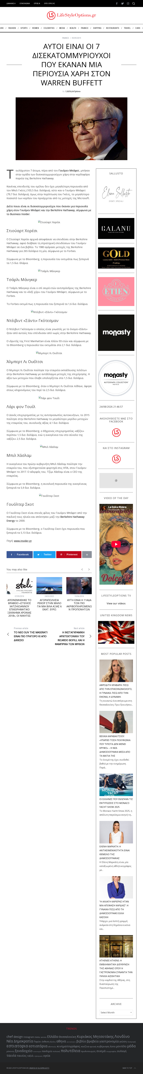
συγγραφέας (111, 1051)
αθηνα (61, 1041)
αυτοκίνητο (71, 1042)
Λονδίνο (122, 1036)
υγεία (46, 1056)
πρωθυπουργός (88, 1051)
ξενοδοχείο (23, 1051)
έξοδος (53, 1042)
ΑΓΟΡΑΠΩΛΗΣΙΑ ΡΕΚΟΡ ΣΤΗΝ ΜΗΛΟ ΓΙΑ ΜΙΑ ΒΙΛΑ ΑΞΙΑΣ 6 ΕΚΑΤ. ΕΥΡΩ (49, 604)
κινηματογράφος (68, 1046)
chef (10, 1036)
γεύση (123, 1041)
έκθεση (45, 1041)
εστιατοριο (17, 1046)
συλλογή (122, 1051)
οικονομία (37, 1051)
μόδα (131, 1046)
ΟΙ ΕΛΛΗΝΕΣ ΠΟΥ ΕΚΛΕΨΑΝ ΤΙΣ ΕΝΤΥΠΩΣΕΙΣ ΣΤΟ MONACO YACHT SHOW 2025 (116, 803)
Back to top (127, 1068)
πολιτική (56, 1051)
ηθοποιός (52, 1046)
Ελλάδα (52, 1036)
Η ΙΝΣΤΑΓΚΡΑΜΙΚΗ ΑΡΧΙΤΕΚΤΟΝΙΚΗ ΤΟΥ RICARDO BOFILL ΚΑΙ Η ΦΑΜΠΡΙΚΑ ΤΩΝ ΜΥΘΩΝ (69, 636)
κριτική (93, 1046)
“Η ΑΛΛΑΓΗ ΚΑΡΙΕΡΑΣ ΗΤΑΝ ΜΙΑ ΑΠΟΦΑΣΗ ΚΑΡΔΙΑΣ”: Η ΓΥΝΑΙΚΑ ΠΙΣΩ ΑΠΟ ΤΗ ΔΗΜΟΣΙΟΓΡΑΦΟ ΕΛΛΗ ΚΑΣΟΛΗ (114, 909)
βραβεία (93, 1041)
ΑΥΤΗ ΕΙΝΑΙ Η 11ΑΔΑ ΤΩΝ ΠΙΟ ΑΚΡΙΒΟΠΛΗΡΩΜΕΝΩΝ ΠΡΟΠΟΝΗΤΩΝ (79, 604)
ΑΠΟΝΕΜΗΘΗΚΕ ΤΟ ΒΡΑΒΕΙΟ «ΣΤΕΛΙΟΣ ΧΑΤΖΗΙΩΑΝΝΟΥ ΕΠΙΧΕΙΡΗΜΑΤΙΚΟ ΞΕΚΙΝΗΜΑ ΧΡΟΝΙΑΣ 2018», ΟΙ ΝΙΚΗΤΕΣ (19, 607)
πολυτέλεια (70, 1050)
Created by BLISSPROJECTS (39, 1068)
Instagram (28, 1037)
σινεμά (101, 1051)
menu (37, 1037)
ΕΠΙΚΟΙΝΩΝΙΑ (25, 3)
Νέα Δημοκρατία (20, 1041)
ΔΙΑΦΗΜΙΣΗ (11, 3)
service (44, 1037)
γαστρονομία (109, 1041)
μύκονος (10, 1051)
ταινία (11, 1055)
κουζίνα (85, 1046)
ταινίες (22, 1056)
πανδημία (47, 1051)
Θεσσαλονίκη (67, 1037)
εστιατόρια (38, 1045)
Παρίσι (37, 1041)
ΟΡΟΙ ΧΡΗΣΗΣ (49, 3)
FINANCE (65, 38)
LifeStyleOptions (73, 91)
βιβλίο (81, 1041)
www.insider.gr (23, 540)
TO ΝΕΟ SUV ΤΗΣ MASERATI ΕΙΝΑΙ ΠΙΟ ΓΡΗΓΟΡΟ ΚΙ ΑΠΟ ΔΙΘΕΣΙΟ (30, 634)
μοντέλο (121, 1046)
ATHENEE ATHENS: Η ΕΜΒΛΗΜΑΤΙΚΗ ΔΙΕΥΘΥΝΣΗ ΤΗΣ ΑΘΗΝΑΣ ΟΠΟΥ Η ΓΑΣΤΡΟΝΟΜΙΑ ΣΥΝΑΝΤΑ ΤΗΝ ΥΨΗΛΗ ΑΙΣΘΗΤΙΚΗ (116, 968)
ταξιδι (30, 1055)
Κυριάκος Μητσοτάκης (95, 1036)
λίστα (112, 1046)
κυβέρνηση (103, 1046)
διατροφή (131, 1042)
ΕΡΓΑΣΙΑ (37, 3)
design (18, 1037)
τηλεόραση (38, 1056)
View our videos (116, 603)
